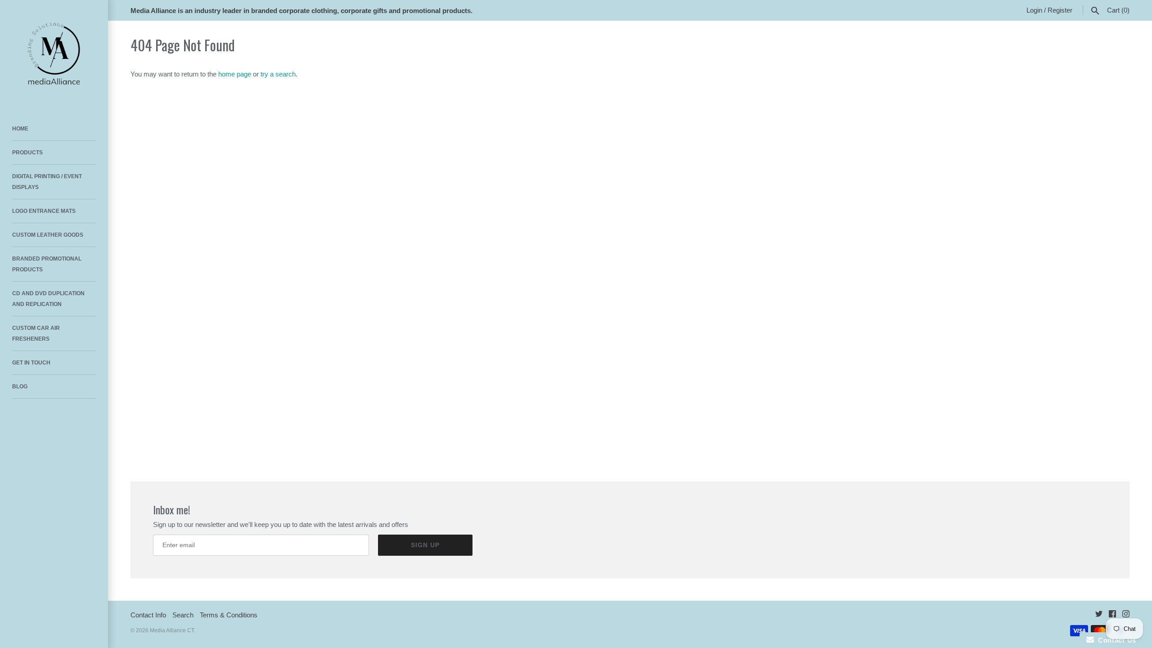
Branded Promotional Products (46, 264)
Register (1060, 10)
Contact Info (148, 615)
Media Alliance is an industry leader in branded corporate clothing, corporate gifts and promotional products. (301, 10)
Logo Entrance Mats (44, 211)
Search (183, 615)
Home (20, 129)
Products (27, 152)
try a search (278, 74)
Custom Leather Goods (47, 235)
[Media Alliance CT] (54, 54)
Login (1034, 10)
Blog (19, 386)
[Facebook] (1112, 615)
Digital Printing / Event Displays (47, 181)
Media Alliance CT (172, 630)
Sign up (425, 545)
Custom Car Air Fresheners (36, 333)
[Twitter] (1098, 615)
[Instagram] (1126, 615)
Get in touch (31, 363)
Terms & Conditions (228, 615)
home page (234, 74)
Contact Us (1115, 640)
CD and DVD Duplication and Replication (48, 298)
